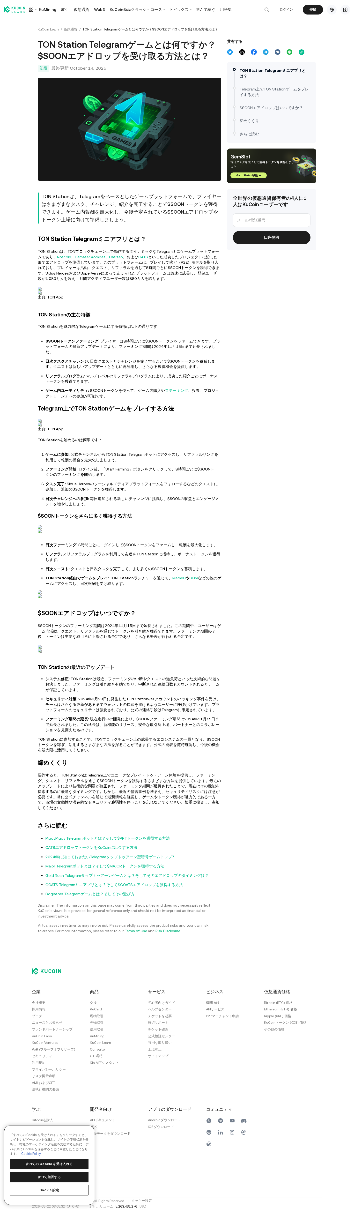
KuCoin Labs (42, 1036)
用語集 (226, 9)
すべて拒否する (49, 1177)
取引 (65, 9)
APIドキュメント (102, 1120)
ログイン (286, 9)
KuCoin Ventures (45, 1043)
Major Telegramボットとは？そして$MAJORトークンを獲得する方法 (104, 866)
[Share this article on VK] (277, 52)
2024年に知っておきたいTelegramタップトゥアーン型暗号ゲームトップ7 (109, 857)
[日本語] (332, 10)
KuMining (47, 9)
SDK (93, 1127)
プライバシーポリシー (49, 1069)
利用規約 (38, 1063)
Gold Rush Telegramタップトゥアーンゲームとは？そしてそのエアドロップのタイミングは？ (127, 875)
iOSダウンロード (161, 1127)
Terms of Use (136, 931)
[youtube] (232, 1121)
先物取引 (96, 1022)
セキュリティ (42, 1056)
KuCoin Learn (48, 29)
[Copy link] (301, 52)
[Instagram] (232, 1132)
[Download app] (345, 10)
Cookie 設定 (49, 1190)
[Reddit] (209, 1132)
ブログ (37, 1016)
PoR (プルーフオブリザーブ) (53, 1049)
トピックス (179, 9)
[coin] (209, 1144)
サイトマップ (158, 1056)
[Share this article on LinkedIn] (242, 52)
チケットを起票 (160, 1016)
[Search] (267, 10)
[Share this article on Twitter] (230, 52)
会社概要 (38, 1003)
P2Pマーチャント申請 (222, 1016)
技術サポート (158, 1022)
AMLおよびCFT (43, 1083)
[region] (49, 1165)
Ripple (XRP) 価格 (277, 1016)
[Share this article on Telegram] (266, 52)
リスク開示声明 (44, 1076)
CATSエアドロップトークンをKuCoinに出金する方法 (91, 847)
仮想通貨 (81, 9)
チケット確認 (158, 1029)
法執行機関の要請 (45, 1089)
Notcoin (64, 257)
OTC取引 (97, 1056)
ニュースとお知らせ (47, 1022)
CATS (143, 257)
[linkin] (220, 1132)
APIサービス (215, 1009)
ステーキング (176, 390)
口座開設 (272, 237)
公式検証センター (161, 1036)
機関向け (213, 1003)
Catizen (116, 257)
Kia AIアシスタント (104, 1063)
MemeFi (179, 578)
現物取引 (96, 1016)
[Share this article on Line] (289, 52)
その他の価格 (274, 1029)
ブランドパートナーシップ (52, 1029)
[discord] (244, 1121)
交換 (93, 1003)
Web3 (99, 9)
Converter (98, 1049)
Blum (194, 578)
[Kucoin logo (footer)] (49, 971)
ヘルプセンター (160, 1009)
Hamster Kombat (90, 257)
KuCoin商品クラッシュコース (136, 9)
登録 (313, 9)
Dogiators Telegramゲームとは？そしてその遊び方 (90, 894)
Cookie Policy (31, 1154)
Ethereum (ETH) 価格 (280, 1009)
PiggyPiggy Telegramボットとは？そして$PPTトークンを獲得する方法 (107, 838)
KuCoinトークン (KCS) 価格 (285, 1022)
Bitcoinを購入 (42, 1120)
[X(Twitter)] (209, 1121)
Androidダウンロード (164, 1120)
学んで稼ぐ (205, 9)
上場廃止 (155, 1049)
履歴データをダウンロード (110, 1133)
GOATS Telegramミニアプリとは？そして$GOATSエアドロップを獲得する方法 (114, 884)
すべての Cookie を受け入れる (49, 1164)
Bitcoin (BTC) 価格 (278, 1003)
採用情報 (38, 1009)
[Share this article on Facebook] (254, 52)
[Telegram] (220, 1121)
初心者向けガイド (161, 1003)
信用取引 (96, 1029)
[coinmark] (244, 1132)
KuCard (96, 1009)
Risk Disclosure (167, 931)
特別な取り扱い (160, 1043)
